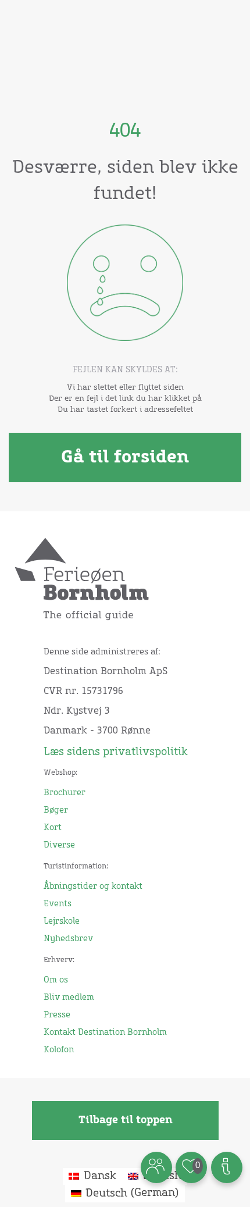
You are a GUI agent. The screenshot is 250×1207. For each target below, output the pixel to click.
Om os (56, 980)
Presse (57, 1015)
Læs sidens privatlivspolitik (116, 752)
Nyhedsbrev (68, 939)
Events (58, 904)
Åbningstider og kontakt (93, 886)
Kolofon (59, 1050)
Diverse (59, 845)
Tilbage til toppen (125, 1120)
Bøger (56, 810)
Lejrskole (62, 921)
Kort (53, 828)
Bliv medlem (69, 998)
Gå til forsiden (125, 457)
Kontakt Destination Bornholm (105, 1032)
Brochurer (64, 793)
